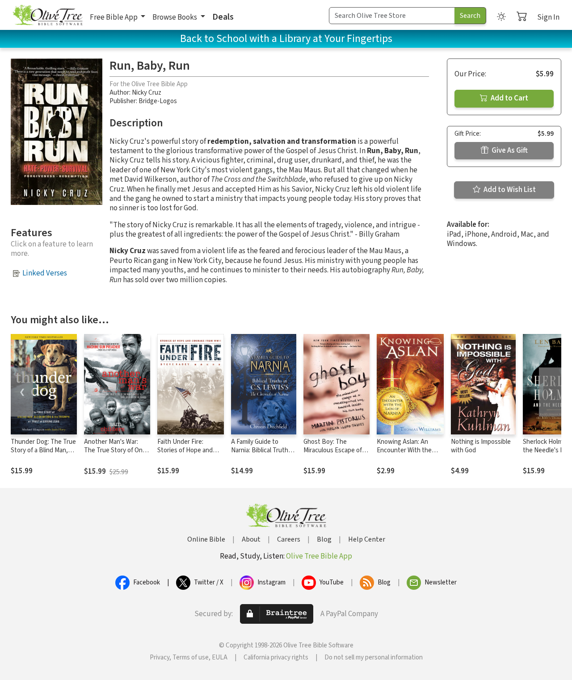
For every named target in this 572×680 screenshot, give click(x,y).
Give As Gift (509, 150)
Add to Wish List (509, 189)
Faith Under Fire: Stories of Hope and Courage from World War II (185, 454)
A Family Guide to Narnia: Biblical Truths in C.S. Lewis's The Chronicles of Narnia (261, 454)
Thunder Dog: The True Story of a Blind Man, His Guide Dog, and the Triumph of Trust (43, 454)
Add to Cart (508, 98)
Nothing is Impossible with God (481, 446)
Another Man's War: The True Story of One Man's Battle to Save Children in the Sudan (115, 454)
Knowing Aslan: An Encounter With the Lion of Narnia (404, 450)
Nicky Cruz (146, 92)
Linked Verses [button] (44, 273)
